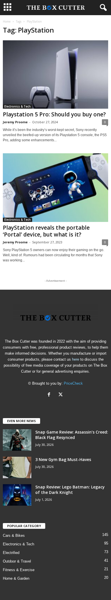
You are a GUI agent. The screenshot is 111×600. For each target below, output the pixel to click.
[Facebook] (50, 395)
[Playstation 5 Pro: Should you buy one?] (55, 74)
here (75, 359)
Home (7, 21)
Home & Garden (16, 578)
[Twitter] (61, 395)
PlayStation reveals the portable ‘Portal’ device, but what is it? (46, 231)
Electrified (11, 553)
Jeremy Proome (15, 122)
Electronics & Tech (17, 106)
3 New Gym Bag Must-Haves (63, 459)
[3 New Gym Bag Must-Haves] (17, 467)
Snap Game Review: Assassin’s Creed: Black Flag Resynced (71, 434)
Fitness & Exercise (18, 570)
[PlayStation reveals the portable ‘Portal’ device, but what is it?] (55, 187)
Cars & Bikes (14, 535)
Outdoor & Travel (17, 561)
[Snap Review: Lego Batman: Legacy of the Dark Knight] (17, 495)
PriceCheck (73, 383)
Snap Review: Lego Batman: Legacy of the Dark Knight (70, 489)
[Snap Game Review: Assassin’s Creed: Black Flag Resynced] (17, 440)
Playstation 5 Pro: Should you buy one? (54, 114)
